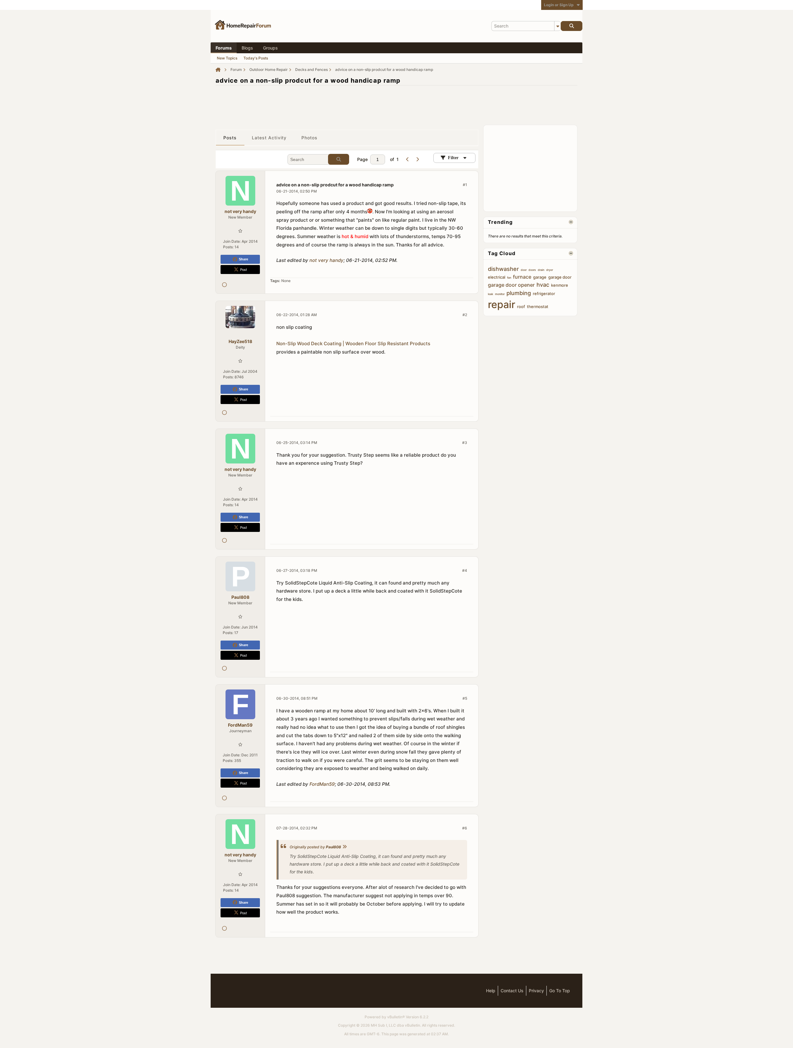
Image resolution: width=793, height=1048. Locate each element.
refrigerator (544, 293)
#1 (465, 184)
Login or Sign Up (559, 4)
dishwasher (503, 269)
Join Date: (232, 241)
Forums (224, 47)
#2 (464, 314)
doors (532, 270)
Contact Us (512, 990)
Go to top (559, 990)
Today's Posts (255, 58)
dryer (549, 270)
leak (490, 294)
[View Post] (344, 847)
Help (490, 990)
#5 (464, 698)
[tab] (230, 138)
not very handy (326, 260)
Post (243, 269)
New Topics (227, 58)
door (524, 270)
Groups (270, 47)
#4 (464, 570)
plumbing (518, 293)
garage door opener (511, 285)
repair (501, 304)
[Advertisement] (396, 104)
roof (521, 306)
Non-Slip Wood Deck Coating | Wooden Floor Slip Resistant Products (353, 343)
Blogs (247, 47)
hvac (543, 284)
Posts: (228, 247)
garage (539, 277)
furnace (522, 277)
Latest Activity (269, 137)
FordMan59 (322, 784)
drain (541, 270)
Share (243, 259)
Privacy (536, 990)
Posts (230, 137)
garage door (560, 277)
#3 (464, 442)
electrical (496, 277)
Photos (309, 137)
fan (509, 277)
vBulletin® (396, 1017)
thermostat (537, 306)
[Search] (571, 26)
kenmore (559, 285)
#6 (464, 828)
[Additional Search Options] (557, 26)
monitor (500, 294)
